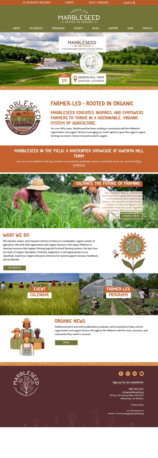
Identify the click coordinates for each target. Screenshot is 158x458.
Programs (58, 28)
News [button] (66, 342)
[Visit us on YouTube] (141, 373)
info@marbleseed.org (132, 392)
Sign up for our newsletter (128, 382)
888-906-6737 (136, 388)
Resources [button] (14, 268)
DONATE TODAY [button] (131, 216)
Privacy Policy (137, 405)
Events (78, 28)
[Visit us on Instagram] (128, 373)
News (95, 28)
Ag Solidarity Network (36, 3)
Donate (69, 3)
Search (128, 3)
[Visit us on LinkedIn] (134, 373)
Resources (36, 28)
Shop (130, 28)
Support (113, 28)
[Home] (79, 16)
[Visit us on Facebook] (121, 373)
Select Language (99, 3)
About (17, 28)
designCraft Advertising (133, 413)
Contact (148, 28)
